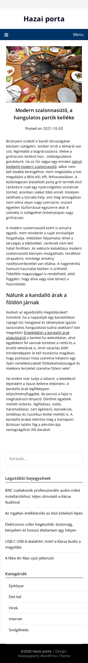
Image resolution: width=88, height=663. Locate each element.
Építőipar (16, 585)
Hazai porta (44, 18)
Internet (15, 618)
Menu (78, 34)
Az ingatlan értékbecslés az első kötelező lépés (44, 513)
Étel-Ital (15, 596)
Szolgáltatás (19, 629)
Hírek (13, 607)
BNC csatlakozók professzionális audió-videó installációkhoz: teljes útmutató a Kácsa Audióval (42, 496)
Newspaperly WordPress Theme (44, 656)
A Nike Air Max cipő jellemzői (29, 558)
